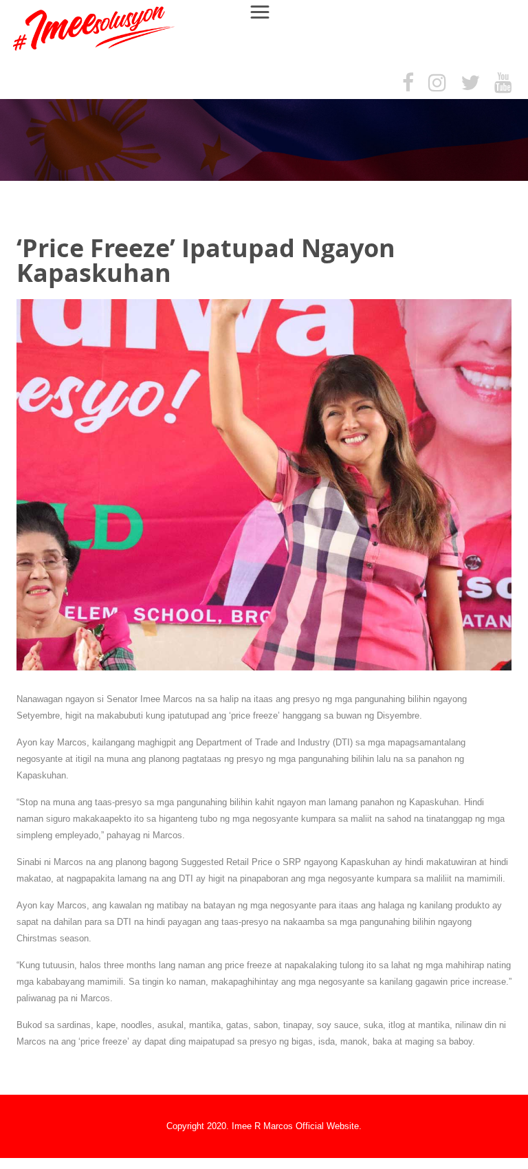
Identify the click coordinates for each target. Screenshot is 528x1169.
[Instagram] (437, 83)
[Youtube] (503, 83)
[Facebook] (408, 83)
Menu (266, 11)
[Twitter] (470, 83)
